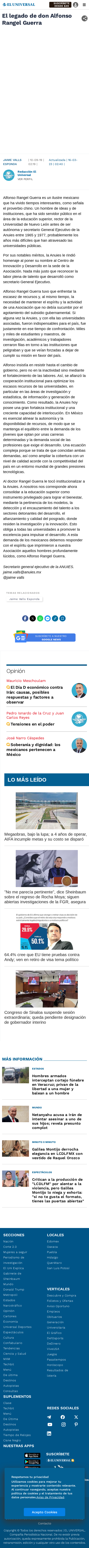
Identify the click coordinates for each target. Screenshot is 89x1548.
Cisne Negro (12, 1440)
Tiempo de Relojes (17, 1435)
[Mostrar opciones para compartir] (85, 18)
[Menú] (84, 4)
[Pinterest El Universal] (76, 1425)
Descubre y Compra (61, 1295)
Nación (8, 1241)
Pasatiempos (56, 1359)
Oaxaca (52, 1246)
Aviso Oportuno (58, 1306)
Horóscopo (55, 1365)
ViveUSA (53, 1348)
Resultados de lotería (57, 1373)
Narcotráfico (12, 1305)
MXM (6, 1359)
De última (10, 1375)
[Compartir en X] (33, 618)
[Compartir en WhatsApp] (40, 618)
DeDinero (54, 1343)
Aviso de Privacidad (50, 1497)
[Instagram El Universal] (63, 1425)
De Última (10, 1419)
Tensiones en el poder (32, 724)
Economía (10, 1321)
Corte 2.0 (10, 1246)
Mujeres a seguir (15, 1252)
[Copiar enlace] (55, 618)
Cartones (10, 1316)
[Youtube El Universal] (50, 1425)
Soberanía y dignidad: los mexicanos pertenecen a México (33, 749)
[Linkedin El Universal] (49, 1433)
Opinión (15, 671)
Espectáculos (13, 1332)
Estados (9, 1300)
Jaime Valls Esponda (12, 162)
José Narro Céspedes (25, 738)
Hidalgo (52, 1257)
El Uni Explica (13, 1268)
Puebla (52, 1252)
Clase (7, 1403)
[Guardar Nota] (62, 618)
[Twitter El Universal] (76, 1417)
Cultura (8, 1337)
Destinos (9, 1380)
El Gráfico (54, 1332)
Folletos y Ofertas (60, 1300)
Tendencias (11, 1348)
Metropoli (10, 1294)
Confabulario (12, 1343)
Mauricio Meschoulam (26, 680)
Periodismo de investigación (13, 1260)
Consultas (10, 1391)
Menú (7, 1369)
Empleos (53, 1311)
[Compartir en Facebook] (25, 618)
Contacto (44, 1523)
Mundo (8, 1284)
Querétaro (54, 1262)
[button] (60, 5)
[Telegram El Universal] (49, 1417)
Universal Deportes (17, 1327)
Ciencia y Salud (14, 1353)
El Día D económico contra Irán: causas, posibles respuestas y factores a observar (34, 695)
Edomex (53, 1241)
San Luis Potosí (58, 1268)
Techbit (8, 1364)
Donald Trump (13, 1289)
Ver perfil (25, 179)
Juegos (52, 1354)
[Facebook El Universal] (63, 1417)
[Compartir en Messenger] (47, 618)
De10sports (55, 1338)
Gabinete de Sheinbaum (12, 1276)
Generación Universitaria (56, 1324)
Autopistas (11, 1385)
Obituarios (54, 1316)
